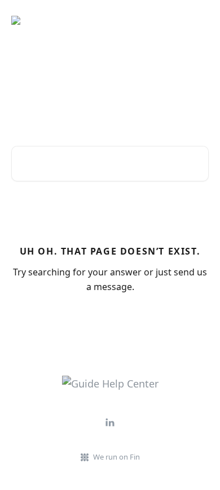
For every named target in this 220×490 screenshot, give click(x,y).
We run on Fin (116, 457)
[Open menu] (198, 20)
